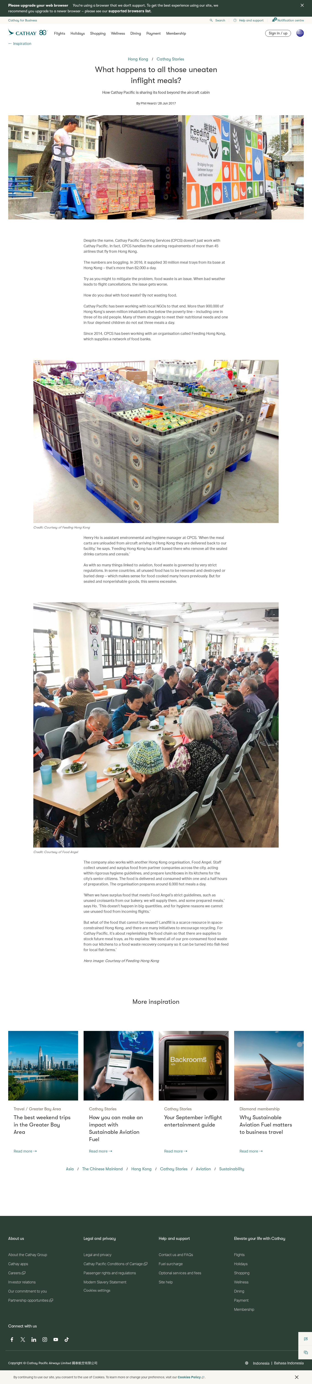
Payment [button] (153, 33)
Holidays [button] (78, 33)
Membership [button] (176, 33)
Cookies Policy (189, 1377)
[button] (297, 1377)
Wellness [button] (118, 33)
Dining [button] (135, 33)
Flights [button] (59, 33)
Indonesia (261, 1363)
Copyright (15, 1363)
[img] (302, 5)
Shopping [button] (98, 33)
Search (220, 20)
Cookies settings (97, 1290)
